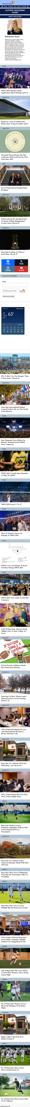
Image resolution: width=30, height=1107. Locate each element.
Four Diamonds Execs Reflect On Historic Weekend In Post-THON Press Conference (13, 442)
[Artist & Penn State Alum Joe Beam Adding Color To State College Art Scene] (15, 615)
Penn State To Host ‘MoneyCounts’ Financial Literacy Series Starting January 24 (14, 698)
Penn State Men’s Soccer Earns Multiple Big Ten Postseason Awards (14, 906)
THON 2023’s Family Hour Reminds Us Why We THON (14, 474)
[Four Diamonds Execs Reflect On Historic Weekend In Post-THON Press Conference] (15, 428)
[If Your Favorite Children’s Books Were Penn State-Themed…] (15, 651)
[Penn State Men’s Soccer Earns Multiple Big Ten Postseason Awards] (15, 893)
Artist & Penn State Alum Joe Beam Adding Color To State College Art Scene (14, 631)
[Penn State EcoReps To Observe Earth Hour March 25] (15, 239)
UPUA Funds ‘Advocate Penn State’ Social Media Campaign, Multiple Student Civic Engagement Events (14, 939)
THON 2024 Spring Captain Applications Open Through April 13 (14, 91)
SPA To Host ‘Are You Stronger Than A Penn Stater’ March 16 (14, 377)
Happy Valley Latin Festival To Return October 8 (12, 1037)
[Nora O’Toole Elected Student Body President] (15, 175)
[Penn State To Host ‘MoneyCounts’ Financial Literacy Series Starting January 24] (15, 684)
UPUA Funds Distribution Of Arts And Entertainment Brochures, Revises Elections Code (13, 731)
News (5, 6)
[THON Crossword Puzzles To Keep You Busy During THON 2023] (15, 553)
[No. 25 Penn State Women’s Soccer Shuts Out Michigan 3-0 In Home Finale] (15, 991)
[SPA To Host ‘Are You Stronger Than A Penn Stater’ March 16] (15, 363)
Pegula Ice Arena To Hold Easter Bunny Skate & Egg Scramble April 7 (14, 122)
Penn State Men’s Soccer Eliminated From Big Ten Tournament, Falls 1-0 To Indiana (14, 874)
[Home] (8, 4)
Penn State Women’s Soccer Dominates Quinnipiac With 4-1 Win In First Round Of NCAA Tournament (14, 828)
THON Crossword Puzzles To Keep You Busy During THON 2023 (14, 566)
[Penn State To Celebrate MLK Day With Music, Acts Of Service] (15, 751)
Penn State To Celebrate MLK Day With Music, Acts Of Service (13, 764)
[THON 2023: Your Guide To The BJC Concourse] (15, 585)
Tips (15, 6)
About (18, 6)
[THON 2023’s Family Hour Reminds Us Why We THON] (15, 461)
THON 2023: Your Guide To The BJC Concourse (15, 598)
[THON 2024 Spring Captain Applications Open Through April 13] (15, 78)
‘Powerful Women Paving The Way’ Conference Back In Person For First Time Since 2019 (14, 157)
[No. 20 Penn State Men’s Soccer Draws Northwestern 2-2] (15, 1055)
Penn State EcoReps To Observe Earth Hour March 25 (12, 253)
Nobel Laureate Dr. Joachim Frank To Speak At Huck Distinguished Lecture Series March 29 (14, 221)
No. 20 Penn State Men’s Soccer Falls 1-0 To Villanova (14, 1099)
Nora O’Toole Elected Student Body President (14, 189)
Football (23, 6)
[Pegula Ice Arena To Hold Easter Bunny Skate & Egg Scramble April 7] (15, 109)
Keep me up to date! (8, 296)
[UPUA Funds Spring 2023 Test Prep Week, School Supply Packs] (15, 782)
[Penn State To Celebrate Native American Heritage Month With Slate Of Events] (15, 848)
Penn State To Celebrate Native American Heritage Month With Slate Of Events (14, 862)
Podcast (10, 6)
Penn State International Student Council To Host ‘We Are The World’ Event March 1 (14, 409)
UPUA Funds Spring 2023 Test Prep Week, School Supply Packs (14, 795)
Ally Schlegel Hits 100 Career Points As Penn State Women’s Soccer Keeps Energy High (14, 972)
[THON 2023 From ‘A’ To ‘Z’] (15, 492)
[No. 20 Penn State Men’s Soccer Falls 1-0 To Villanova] (15, 1086)
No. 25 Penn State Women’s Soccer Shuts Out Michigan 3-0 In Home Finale (13, 1005)
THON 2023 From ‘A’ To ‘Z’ (11, 504)
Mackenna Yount (12, 37)
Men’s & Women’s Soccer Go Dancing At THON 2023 (11, 534)
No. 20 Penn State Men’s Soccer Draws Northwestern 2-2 (12, 1068)
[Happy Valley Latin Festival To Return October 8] (15, 1024)
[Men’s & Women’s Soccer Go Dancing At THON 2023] (15, 521)
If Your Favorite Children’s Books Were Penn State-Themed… (13, 666)
